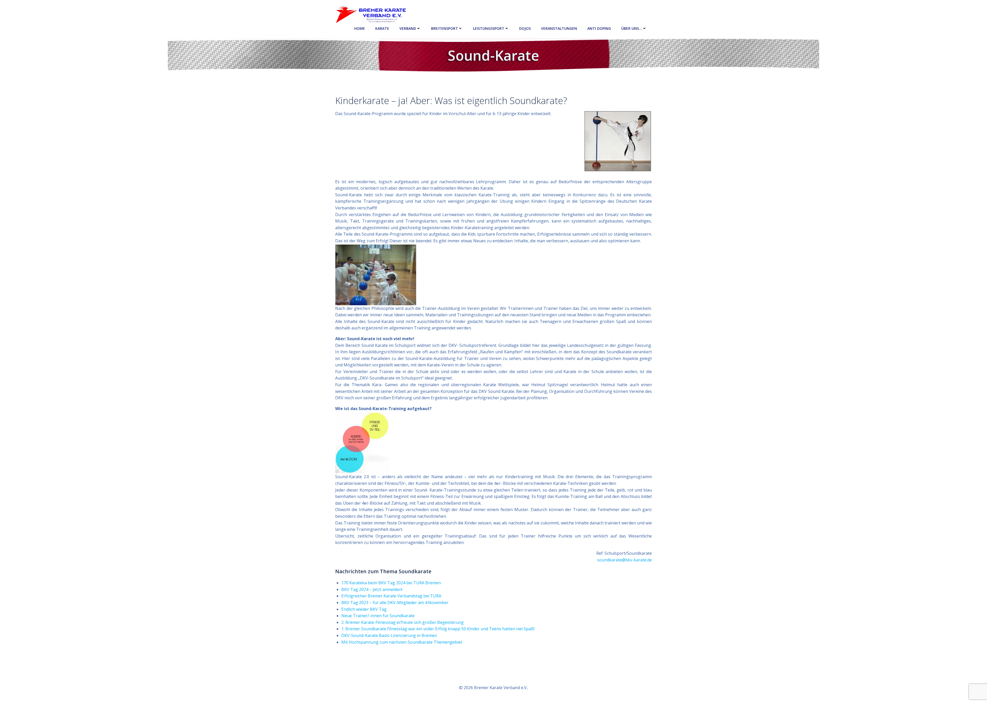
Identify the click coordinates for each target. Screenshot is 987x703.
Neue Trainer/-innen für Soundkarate (378, 615)
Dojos (525, 28)
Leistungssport (488, 28)
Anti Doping (599, 28)
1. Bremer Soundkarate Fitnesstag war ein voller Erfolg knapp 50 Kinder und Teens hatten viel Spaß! (437, 629)
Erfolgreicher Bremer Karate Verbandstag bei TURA (391, 596)
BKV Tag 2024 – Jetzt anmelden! (371, 589)
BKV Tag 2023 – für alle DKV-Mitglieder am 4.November (395, 602)
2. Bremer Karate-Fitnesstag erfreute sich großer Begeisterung (402, 622)
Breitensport (444, 28)
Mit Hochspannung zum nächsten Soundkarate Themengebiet (401, 642)
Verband (407, 28)
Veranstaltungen (559, 28)
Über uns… (631, 28)
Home (359, 28)
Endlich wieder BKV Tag (364, 609)
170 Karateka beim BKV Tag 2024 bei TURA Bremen (391, 583)
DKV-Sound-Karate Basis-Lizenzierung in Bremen (389, 635)
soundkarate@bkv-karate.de (624, 560)
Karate (382, 28)
